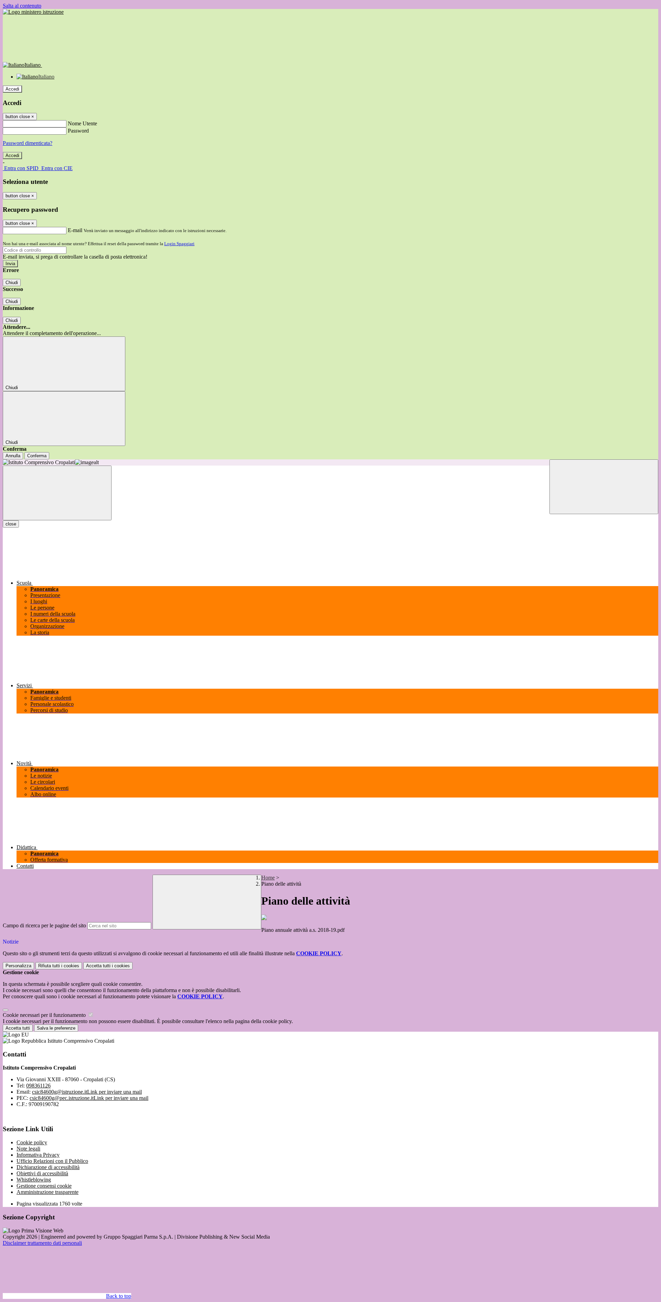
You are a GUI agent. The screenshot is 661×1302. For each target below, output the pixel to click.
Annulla (13, 455)
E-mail (75, 230)
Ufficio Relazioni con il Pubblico (52, 1161)
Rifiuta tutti (58, 965)
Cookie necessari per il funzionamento (45, 1015)
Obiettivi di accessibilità (42, 1173)
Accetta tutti (108, 965)
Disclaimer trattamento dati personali (42, 1243)
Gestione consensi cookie (44, 1186)
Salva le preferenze (56, 1028)
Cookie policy (32, 1142)
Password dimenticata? (27, 143)
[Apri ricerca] (603, 486)
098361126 (38, 1086)
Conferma (36, 455)
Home (268, 878)
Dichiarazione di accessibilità (48, 1167)
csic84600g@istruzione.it (87, 1092)
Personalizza (18, 965)
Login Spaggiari (179, 243)
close (11, 524)
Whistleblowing (34, 1180)
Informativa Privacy (38, 1155)
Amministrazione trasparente (47, 1192)
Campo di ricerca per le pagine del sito (44, 925)
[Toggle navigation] (57, 493)
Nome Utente (82, 123)
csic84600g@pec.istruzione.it (89, 1098)
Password (78, 131)
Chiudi (12, 282)
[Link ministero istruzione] (33, 12)
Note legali (28, 1149)
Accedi (12, 89)
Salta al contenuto (22, 6)
